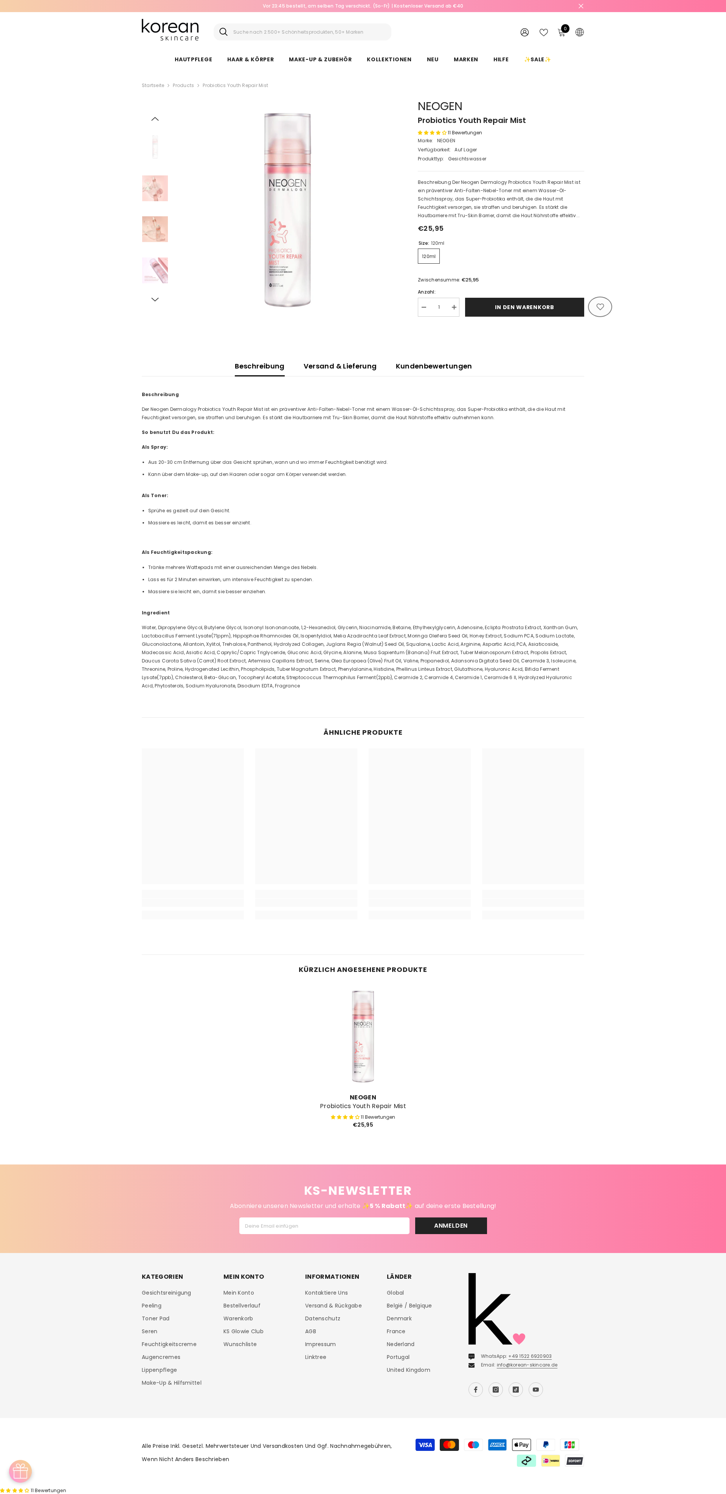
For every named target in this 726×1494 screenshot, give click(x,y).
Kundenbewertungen (434, 366)
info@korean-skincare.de (527, 1365)
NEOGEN (440, 106)
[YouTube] (536, 1389)
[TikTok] (516, 1389)
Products (183, 85)
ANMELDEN (451, 1225)
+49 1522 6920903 (530, 1356)
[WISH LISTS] (544, 32)
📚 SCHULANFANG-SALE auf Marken (363, 6)
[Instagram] (496, 1389)
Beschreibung (259, 366)
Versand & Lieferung (340, 366)
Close (581, 6)
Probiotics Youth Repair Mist (363, 1106)
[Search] (302, 31)
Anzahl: (427, 292)
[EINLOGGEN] (524, 32)
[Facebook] (475, 1389)
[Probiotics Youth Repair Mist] (363, 1037)
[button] (155, 118)
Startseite (153, 85)
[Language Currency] (579, 31)
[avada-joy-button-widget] (20, 1471)
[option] (363, 6)
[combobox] (309, 31)
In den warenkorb (524, 307)
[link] (193, 903)
